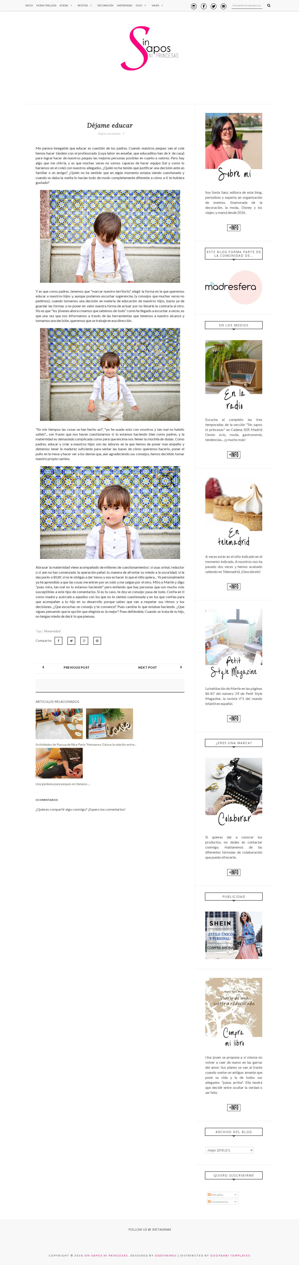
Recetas (83, 5)
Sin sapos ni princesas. (106, 1255)
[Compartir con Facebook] (58, 641)
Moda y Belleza (46, 5)
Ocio (139, 5)
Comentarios (219, 1202)
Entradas (217, 1195)
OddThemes (166, 1255)
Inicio (29, 5)
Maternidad (124, 5)
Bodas (64, 5)
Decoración (105, 5)
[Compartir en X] (71, 641)
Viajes (155, 5)
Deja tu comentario (109, 133)
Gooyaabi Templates (230, 1255)
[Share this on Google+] (84, 641)
